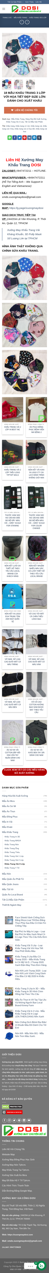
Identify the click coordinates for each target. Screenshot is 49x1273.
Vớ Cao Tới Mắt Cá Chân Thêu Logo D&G (36, 616)
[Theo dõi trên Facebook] (4, 1120)
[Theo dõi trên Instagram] (9, 1120)
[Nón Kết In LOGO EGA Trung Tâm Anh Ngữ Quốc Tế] (12, 596)
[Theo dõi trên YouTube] (29, 1120)
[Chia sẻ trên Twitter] (19, 137)
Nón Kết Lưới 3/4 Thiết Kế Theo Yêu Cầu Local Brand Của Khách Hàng (13, 571)
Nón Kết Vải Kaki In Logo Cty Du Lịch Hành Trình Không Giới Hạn (36, 474)
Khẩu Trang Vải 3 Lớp (37, 17)
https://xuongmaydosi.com (20, 1234)
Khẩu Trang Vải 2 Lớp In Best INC (12, 428)
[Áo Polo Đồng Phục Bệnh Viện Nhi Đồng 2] (36, 409)
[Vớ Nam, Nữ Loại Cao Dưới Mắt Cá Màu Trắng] (12, 641)
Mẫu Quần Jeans (10, 884)
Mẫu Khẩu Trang (20, 17)
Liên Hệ (39, 2)
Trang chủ (7, 17)
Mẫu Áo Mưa (8, 801)
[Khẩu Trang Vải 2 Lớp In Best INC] (12, 409)
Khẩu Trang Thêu (12, 852)
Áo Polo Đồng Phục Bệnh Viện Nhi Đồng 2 (36, 429)
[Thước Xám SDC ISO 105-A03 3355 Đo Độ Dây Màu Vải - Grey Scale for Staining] (12, 497)
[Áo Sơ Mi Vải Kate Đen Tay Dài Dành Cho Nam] (36, 732)
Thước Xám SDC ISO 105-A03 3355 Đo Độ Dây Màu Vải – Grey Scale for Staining (12, 520)
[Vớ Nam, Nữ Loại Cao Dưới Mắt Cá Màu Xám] (36, 641)
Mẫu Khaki (7, 827)
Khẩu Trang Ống (12, 848)
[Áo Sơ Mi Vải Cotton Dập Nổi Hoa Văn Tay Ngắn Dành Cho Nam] (12, 732)
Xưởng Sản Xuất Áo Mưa (14, 1175)
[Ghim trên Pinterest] (24, 137)
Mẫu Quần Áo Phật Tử (13, 879)
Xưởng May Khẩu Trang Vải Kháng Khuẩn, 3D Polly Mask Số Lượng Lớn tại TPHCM (24, 234)
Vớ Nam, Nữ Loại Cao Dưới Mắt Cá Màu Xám (36, 661)
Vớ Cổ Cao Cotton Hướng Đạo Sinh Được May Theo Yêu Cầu (36, 707)
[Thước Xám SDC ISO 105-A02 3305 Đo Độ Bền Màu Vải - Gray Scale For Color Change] (36, 497)
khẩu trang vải (36, 126)
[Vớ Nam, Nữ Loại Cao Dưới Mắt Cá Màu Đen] (12, 684)
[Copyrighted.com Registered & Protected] (12, 1113)
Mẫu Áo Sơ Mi (9, 806)
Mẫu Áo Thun (8, 811)
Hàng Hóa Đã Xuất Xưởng (35, 119)
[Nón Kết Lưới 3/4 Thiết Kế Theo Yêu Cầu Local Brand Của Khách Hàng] (12, 548)
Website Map (8, 1154)
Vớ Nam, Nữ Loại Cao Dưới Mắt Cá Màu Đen (12, 704)
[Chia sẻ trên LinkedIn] (34, 137)
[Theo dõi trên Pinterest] (19, 1120)
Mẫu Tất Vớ (7, 889)
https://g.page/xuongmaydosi (26, 208)
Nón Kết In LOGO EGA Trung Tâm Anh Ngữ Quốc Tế (13, 618)
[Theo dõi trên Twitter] (14, 1120)
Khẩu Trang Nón (12, 844)
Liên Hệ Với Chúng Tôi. (13, 1149)
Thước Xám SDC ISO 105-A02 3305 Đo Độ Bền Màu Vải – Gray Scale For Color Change (36, 521)
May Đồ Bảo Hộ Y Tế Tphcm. (16, 1180)
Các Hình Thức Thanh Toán (15, 1185)
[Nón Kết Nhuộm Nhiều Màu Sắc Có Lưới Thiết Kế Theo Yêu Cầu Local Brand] (36, 548)
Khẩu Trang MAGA (13, 840)
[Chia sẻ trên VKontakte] (29, 137)
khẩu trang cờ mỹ (23, 126)
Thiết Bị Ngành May (11, 905)
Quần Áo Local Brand (12, 895)
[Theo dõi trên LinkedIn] (24, 1120)
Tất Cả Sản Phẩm (14, 2)
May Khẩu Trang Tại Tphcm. (15, 1170)
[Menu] (3, 9)
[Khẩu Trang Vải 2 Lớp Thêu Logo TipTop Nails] (12, 452)
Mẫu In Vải (7, 822)
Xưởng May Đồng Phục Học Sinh (18, 1159)
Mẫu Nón (6, 874)
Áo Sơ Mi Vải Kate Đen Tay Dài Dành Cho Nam (36, 752)
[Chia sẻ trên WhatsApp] (9, 137)
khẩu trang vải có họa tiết (25, 129)
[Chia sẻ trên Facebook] (14, 137)
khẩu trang (10, 126)
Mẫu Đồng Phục (10, 817)
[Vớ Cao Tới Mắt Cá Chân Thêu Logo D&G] (36, 596)
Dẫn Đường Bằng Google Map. (17, 1191)
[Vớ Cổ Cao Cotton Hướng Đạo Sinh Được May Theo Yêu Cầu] (36, 684)
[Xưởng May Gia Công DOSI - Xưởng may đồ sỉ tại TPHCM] (26, 8)
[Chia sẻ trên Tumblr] (39, 137)
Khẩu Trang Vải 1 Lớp (14, 856)
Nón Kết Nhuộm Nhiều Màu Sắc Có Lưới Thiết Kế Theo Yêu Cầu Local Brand (36, 571)
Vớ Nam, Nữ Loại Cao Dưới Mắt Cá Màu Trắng (12, 661)
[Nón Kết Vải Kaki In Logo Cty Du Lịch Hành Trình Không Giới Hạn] (36, 452)
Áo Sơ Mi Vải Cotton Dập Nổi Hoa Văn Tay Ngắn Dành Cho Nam (12, 755)
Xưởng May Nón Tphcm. (14, 1165)
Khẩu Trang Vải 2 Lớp (14, 860)
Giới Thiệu (29, 2)
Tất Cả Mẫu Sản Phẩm (34, 122)
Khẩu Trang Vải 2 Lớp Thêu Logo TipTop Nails (12, 472)
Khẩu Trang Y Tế (12, 868)
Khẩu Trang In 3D (12, 837)
